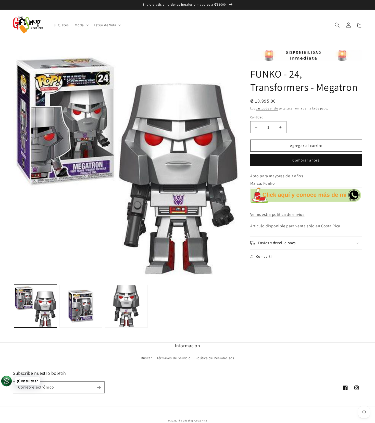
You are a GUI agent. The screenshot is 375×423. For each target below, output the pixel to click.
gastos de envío (267, 108)
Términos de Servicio (174, 358)
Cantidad (257, 117)
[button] (81, 25)
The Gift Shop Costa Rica (192, 420)
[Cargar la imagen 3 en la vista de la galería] (126, 306)
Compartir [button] (264, 256)
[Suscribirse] (98, 387)
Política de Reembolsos (214, 358)
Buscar (146, 358)
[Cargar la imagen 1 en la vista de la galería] (35, 306)
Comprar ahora (306, 160)
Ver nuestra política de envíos (277, 214)
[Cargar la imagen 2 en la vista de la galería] (80, 306)
